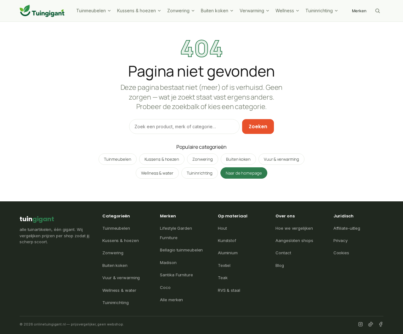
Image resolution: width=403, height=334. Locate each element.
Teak (223, 277)
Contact (283, 252)
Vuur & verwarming (281, 159)
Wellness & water (157, 173)
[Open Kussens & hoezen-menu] (159, 10)
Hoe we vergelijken (294, 228)
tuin (37, 219)
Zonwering (178, 10)
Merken (359, 10)
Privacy (340, 240)
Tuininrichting (319, 10)
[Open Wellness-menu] (298, 10)
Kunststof (227, 240)
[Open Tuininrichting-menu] (336, 10)
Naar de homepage (244, 173)
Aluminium (228, 252)
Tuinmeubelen (91, 10)
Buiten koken (214, 10)
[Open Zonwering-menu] (193, 10)
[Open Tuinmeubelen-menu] (109, 10)
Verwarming (252, 10)
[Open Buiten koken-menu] (232, 10)
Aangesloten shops (294, 240)
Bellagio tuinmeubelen (181, 249)
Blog (279, 265)
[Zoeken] (377, 10)
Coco (165, 287)
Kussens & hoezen (136, 10)
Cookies (341, 252)
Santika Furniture (176, 274)
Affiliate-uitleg (346, 228)
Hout (222, 228)
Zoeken (258, 126)
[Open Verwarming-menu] (268, 10)
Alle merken (171, 299)
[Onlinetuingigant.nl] (42, 10)
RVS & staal (229, 290)
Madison (168, 262)
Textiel (224, 265)
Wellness (284, 10)
